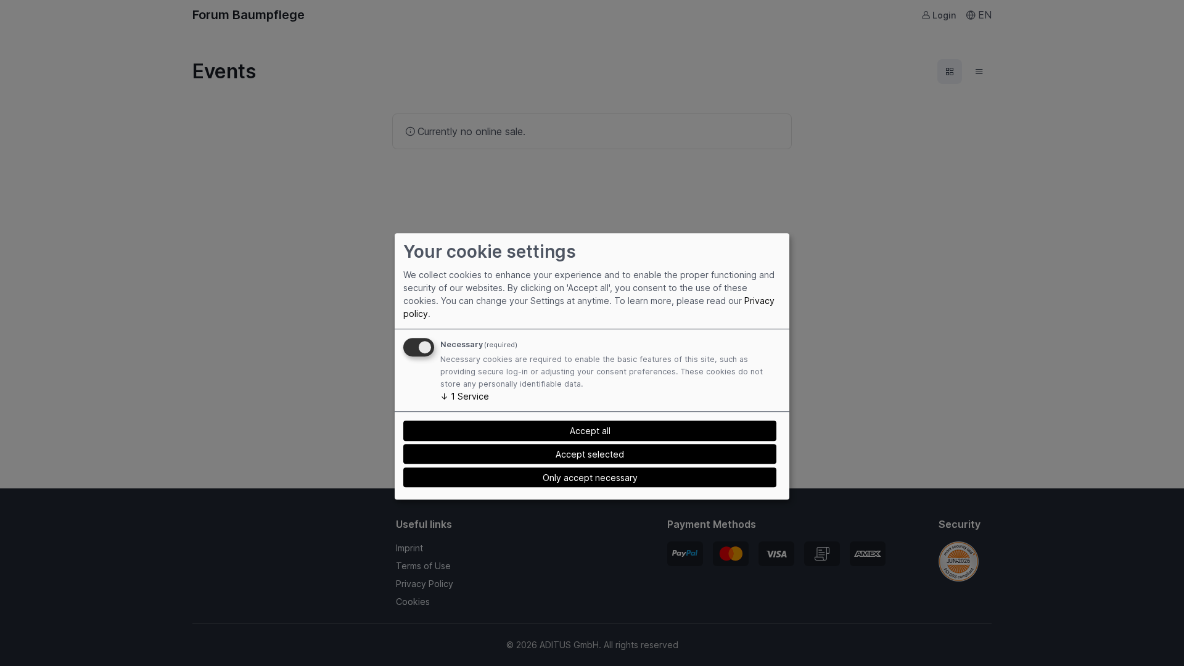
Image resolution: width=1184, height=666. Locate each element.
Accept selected (590, 454)
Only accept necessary (590, 477)
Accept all (590, 431)
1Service (464, 397)
